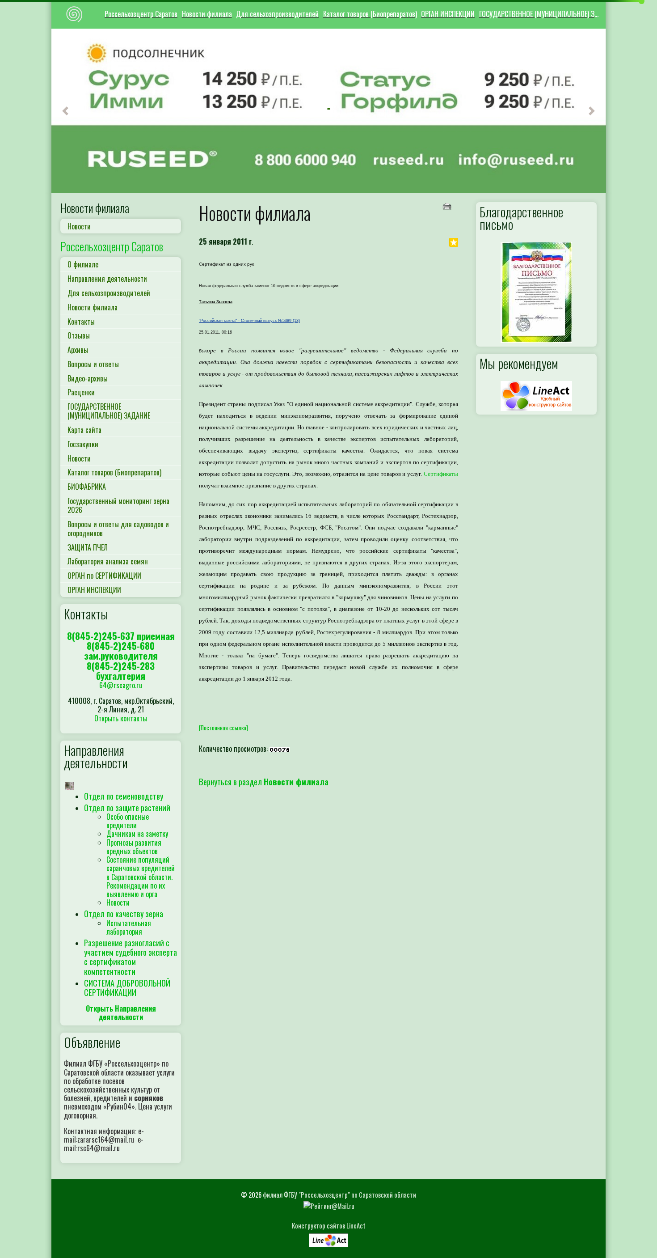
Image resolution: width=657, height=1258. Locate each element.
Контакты (81, 321)
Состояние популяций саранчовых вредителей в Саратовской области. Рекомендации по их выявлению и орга (140, 876)
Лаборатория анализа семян (107, 561)
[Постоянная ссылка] (223, 728)
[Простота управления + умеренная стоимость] (328, 1238)
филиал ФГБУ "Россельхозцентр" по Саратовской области (339, 1194)
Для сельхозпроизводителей (277, 13)
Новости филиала (207, 13)
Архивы (77, 349)
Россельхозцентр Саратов (141, 13)
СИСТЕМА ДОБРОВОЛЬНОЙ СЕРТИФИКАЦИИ (127, 987)
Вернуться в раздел (263, 781)
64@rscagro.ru (120, 685)
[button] (65, 111)
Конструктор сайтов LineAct (329, 1225)
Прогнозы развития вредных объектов (133, 846)
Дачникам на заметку (137, 833)
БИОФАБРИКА (86, 486)
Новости (79, 226)
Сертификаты (441, 473)
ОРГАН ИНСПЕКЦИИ (448, 13)
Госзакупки (82, 444)
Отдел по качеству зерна (123, 913)
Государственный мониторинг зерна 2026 (118, 505)
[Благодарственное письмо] (536, 291)
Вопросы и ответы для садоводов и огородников (118, 528)
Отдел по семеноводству (123, 796)
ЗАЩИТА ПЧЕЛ (87, 547)
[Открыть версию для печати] (448, 205)
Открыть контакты (120, 718)
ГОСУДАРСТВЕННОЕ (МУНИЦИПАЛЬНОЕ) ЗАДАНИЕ (540, 13)
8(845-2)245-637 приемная (121, 636)
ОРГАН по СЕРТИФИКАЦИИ (104, 575)
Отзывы (78, 335)
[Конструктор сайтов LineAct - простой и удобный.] (536, 395)
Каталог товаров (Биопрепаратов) (370, 13)
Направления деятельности (107, 278)
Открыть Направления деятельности (121, 1012)
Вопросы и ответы (93, 364)
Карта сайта (84, 429)
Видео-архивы (87, 378)
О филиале (82, 264)
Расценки (81, 392)
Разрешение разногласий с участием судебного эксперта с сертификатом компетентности (130, 956)
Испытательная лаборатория (128, 927)
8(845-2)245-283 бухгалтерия (121, 670)
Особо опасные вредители (127, 820)
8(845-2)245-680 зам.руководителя (121, 650)
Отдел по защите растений (127, 807)
